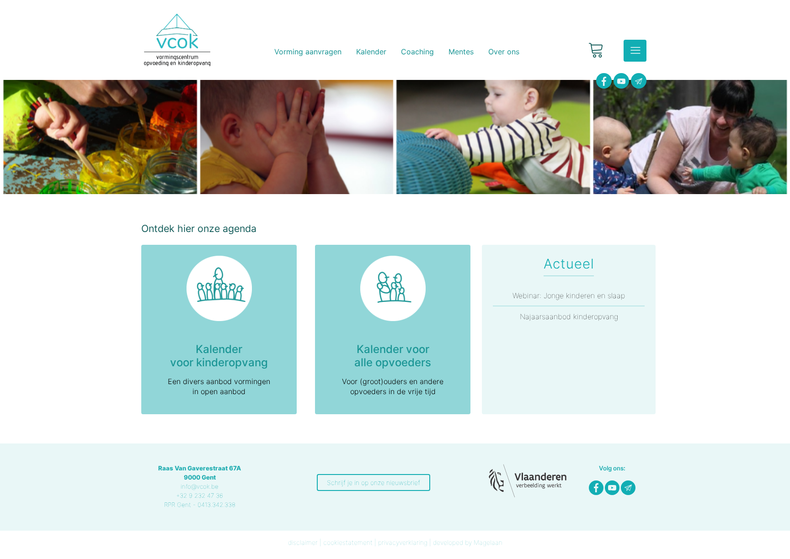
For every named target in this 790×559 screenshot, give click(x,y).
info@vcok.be (200, 486)
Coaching (417, 51)
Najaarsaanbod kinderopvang (569, 316)
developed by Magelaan (467, 542)
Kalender (371, 51)
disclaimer (303, 542)
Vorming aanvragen (308, 51)
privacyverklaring (402, 542)
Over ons (503, 51)
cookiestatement (348, 542)
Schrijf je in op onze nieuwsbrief (373, 482)
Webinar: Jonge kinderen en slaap (568, 295)
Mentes (461, 51)
